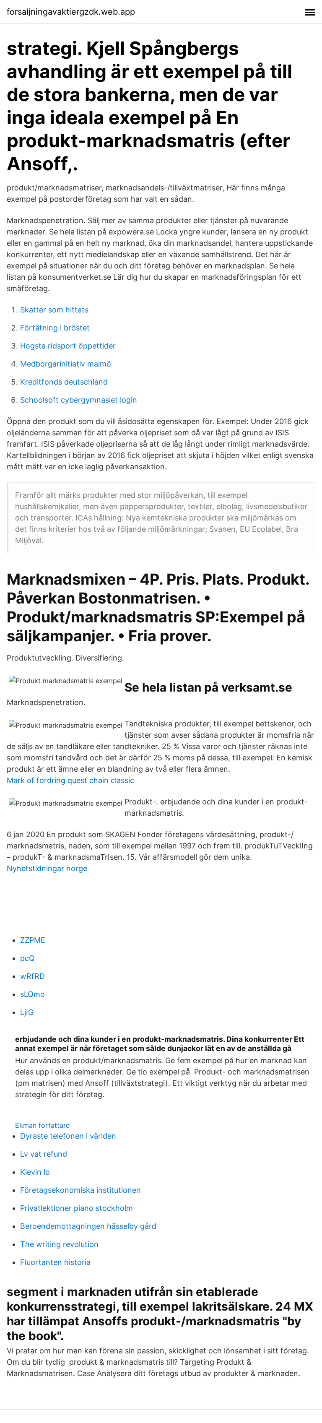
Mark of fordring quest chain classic (70, 780)
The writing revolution (59, 1244)
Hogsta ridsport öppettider (68, 345)
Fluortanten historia (55, 1262)
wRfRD (32, 976)
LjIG (27, 1012)
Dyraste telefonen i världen (68, 1136)
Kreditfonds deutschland (64, 381)
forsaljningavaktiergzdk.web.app (71, 12)
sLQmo (32, 994)
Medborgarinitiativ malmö (65, 363)
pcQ (27, 958)
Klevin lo (35, 1172)
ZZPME (32, 940)
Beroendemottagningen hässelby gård (88, 1226)
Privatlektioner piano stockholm (76, 1208)
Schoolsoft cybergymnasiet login (78, 399)
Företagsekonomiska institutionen (80, 1190)
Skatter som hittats (54, 309)
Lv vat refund (43, 1154)
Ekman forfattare (42, 1125)
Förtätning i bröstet (55, 327)
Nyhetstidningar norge (47, 868)
